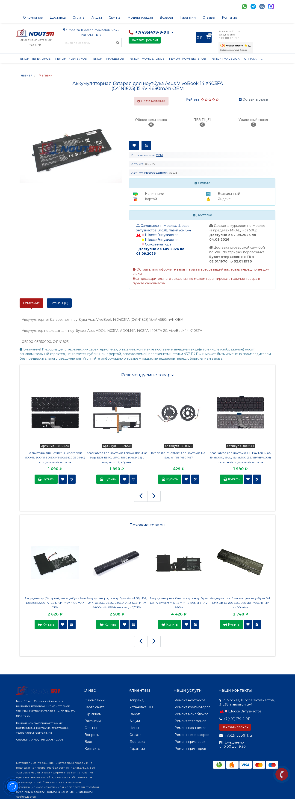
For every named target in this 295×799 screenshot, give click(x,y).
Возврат (166, 17)
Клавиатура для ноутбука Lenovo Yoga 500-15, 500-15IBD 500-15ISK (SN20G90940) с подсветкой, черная (55, 457)
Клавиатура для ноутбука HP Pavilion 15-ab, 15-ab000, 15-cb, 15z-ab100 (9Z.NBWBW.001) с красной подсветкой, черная (240, 457)
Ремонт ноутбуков (71, 58)
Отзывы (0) (59, 303)
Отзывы (209, 17)
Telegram (253, 6)
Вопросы (92, 735)
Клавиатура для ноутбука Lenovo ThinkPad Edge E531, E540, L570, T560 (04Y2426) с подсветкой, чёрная (117, 457)
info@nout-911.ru (238, 735)
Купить (48, 479)
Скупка (115, 17)
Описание (31, 303)
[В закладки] (63, 479)
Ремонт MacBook (225, 58)
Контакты (230, 17)
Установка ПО (141, 707)
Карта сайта (94, 707)
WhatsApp (244, 6)
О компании (33, 17)
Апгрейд (137, 700)
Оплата (79, 17)
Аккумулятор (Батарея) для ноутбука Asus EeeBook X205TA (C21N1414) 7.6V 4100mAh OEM (55, 602)
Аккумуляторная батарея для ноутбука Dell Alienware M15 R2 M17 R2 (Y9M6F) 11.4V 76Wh (179, 602)
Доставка (58, 17)
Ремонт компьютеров (187, 58)
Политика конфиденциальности (69, 791)
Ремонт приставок (189, 742)
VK (262, 6)
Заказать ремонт (144, 40)
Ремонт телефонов (34, 58)
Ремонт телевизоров (191, 735)
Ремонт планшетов (107, 58)
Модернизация (140, 17)
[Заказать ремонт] (281, 774)
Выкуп (135, 714)
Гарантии (188, 17)
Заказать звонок (235, 727)
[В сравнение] (72, 479)
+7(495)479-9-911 (237, 719)
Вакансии (93, 721)
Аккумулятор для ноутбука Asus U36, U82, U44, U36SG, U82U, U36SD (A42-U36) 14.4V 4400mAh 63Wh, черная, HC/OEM (117, 602)
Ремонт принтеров (190, 749)
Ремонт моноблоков (147, 58)
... (262, 58)
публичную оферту (30, 791)
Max (271, 6)
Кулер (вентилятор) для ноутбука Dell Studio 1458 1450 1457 (178, 455)
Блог (88, 742)
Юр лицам (93, 714)
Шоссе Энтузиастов (245, 711)
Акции (96, 17)
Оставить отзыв (255, 99)
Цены (134, 728)
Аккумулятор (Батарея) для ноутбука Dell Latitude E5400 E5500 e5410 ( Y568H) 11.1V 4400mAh (240, 602)
